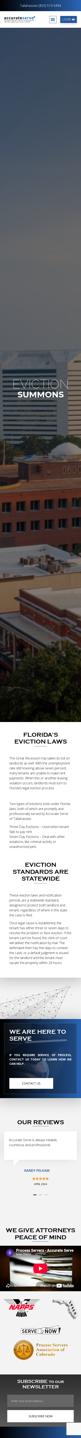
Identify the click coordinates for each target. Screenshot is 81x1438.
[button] (52, 19)
